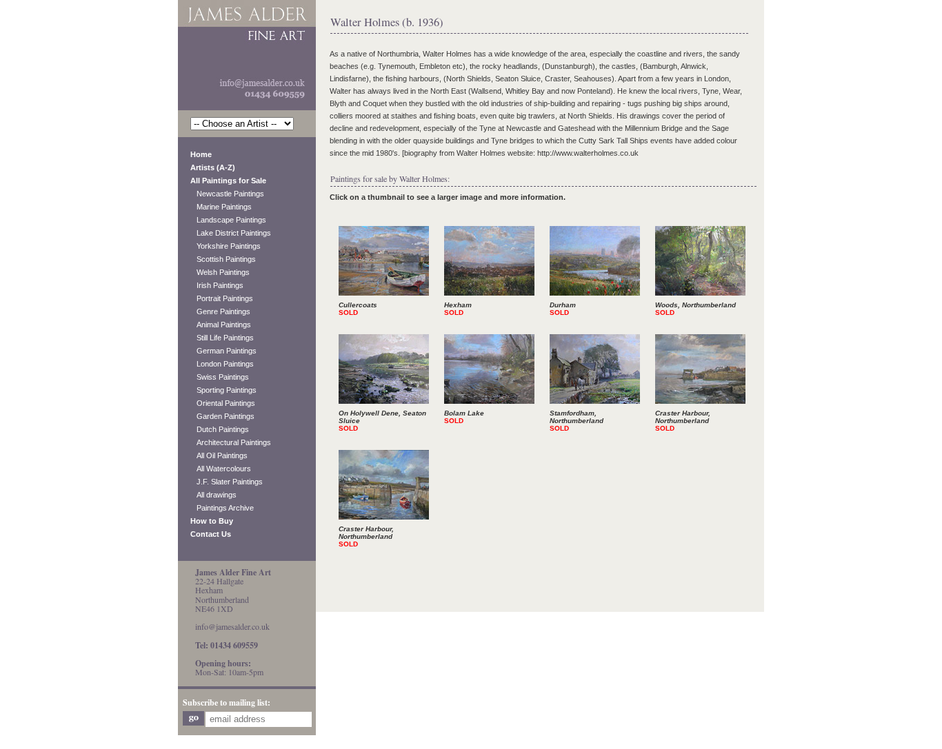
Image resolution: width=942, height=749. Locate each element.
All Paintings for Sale (228, 180)
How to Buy (211, 521)
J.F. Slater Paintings (226, 482)
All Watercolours (220, 468)
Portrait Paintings (221, 298)
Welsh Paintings (220, 272)
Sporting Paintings (223, 390)
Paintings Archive (222, 508)
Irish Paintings (216, 285)
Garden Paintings (222, 416)
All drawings (213, 495)
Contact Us (210, 534)
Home (201, 154)
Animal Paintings (220, 324)
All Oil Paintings (219, 455)
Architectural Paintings (230, 442)
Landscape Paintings (228, 220)
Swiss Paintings (219, 377)
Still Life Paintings (222, 338)
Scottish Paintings (223, 259)
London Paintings (222, 364)
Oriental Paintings (222, 403)
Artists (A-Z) (212, 167)
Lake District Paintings (230, 233)
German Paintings (223, 351)
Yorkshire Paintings (225, 246)
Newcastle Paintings (227, 193)
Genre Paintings (220, 311)
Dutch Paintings (219, 429)
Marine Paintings (221, 207)
